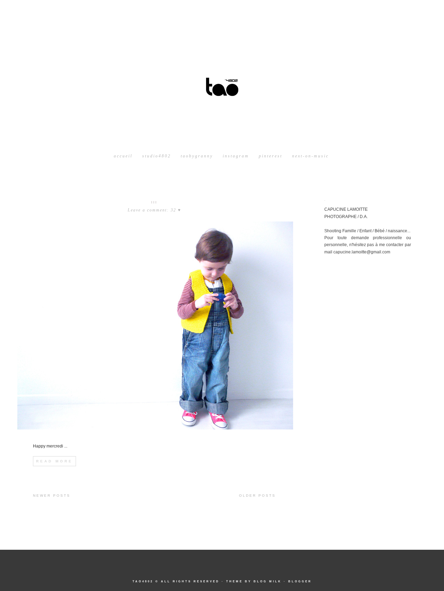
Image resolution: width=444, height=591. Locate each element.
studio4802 (156, 156)
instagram (236, 156)
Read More (54, 461)
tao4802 (143, 581)
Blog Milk (267, 581)
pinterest (270, 156)
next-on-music (310, 156)
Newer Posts (51, 495)
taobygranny (197, 156)
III (154, 202)
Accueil (123, 156)
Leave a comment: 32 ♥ (154, 210)
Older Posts (257, 495)
